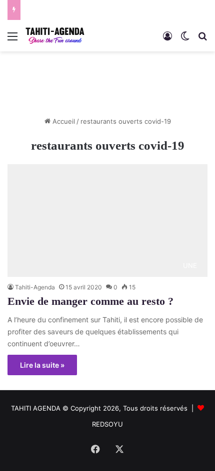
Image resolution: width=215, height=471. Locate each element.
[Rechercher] (203, 39)
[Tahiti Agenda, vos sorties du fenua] (55, 35)
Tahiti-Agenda (35, 287)
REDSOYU (107, 424)
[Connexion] (167, 39)
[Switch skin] (185, 39)
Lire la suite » (42, 365)
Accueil (62, 121)
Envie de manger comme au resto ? (91, 301)
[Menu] (13, 39)
